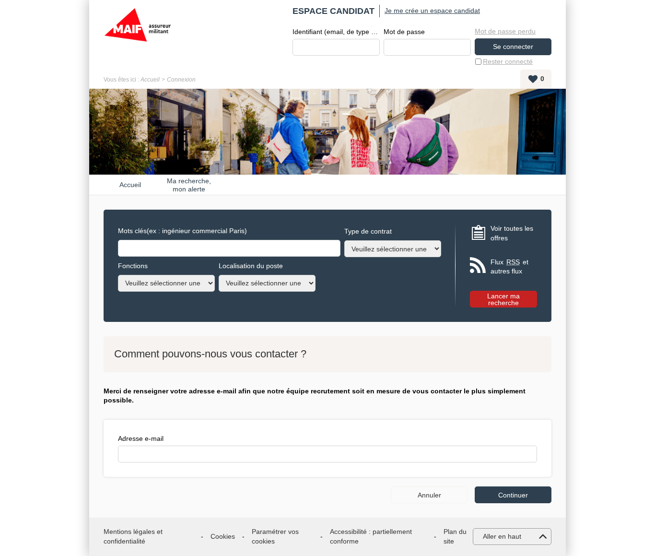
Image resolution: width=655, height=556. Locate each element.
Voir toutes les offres (512, 233)
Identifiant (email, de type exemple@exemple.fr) (336, 31)
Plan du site (455, 536)
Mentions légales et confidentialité (133, 536)
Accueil (150, 79)
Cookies (223, 536)
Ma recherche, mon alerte (189, 184)
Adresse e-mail (141, 438)
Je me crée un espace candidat (432, 10)
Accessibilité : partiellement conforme (371, 536)
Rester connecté (508, 61)
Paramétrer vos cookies (275, 536)
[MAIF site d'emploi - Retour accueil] (138, 33)
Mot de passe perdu (505, 31)
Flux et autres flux (509, 266)
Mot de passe (404, 31)
